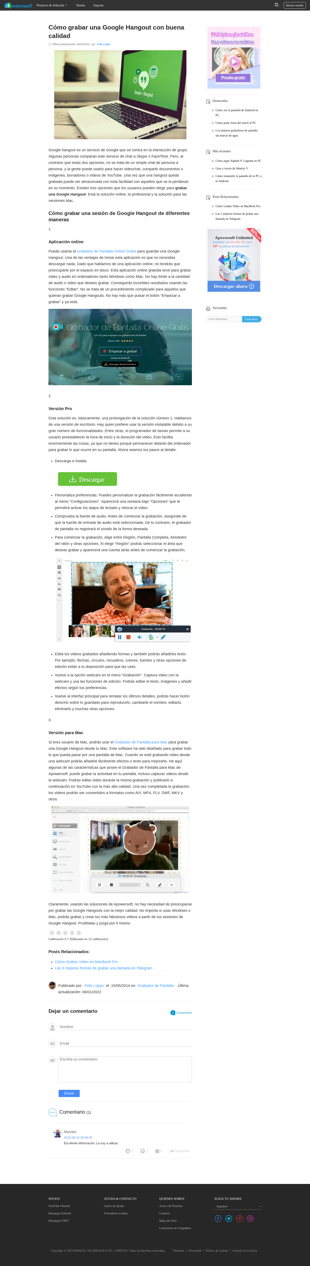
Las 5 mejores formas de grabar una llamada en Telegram (103, 968)
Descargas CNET (59, 1220)
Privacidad (195, 1250)
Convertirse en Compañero (175, 1228)
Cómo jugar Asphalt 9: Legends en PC (238, 160)
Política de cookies (217, 1250)
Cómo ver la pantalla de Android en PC (237, 113)
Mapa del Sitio (168, 1220)
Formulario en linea (116, 1213)
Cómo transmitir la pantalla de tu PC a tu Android (238, 178)
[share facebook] (218, 1218)
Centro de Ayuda (114, 1206)
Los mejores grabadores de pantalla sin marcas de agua (236, 133)
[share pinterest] (239, 1218)
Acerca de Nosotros (170, 1206)
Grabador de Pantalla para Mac (141, 742)
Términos (178, 1250)
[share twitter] (228, 1218)
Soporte (98, 5)
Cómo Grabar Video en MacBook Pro (86, 962)
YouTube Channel (59, 1206)
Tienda (80, 5)
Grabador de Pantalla (155, 986)
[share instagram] (250, 1218)
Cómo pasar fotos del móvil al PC (236, 122)
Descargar (91, 479)
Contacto (164, 1213)
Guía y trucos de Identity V (232, 168)
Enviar (69, 1093)
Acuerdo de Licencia (244, 1250)
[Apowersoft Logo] (18, 5)
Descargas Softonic (60, 1213)
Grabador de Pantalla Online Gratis (106, 251)
